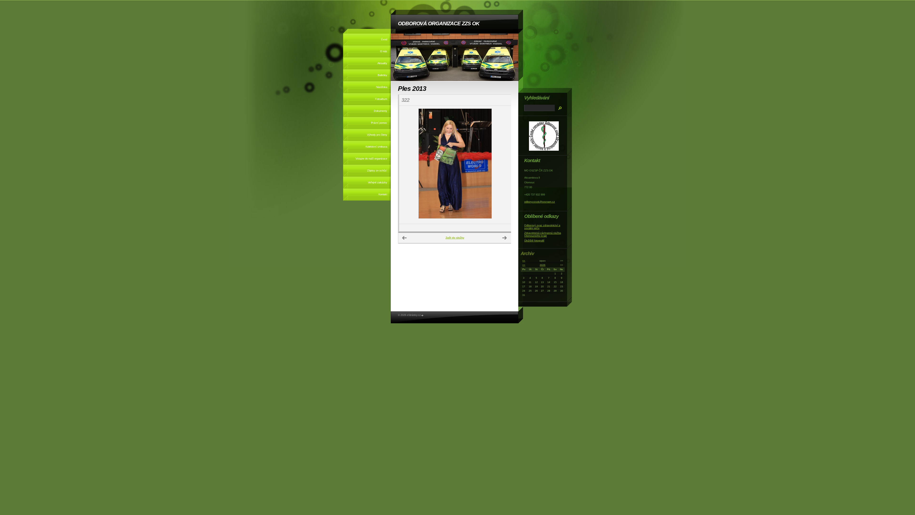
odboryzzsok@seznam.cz (539, 201)
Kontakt (382, 194)
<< (523, 260)
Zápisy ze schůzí (377, 170)
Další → (504, 238)
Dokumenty (380, 110)
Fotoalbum (381, 99)
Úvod (384, 39)
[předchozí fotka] (407, 164)
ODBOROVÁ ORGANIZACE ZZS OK (438, 23)
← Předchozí (404, 238)
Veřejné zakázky (377, 182)
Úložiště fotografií (534, 240)
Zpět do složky (455, 237)
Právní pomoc (379, 122)
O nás (383, 51)
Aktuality (382, 63)
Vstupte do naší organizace (371, 158)
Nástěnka (381, 87)
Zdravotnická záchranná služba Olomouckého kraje (542, 234)
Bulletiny (382, 75)
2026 (542, 265)
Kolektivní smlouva (376, 146)
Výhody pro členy (377, 134)
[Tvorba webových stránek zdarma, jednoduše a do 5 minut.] (422, 315)
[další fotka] (503, 164)
